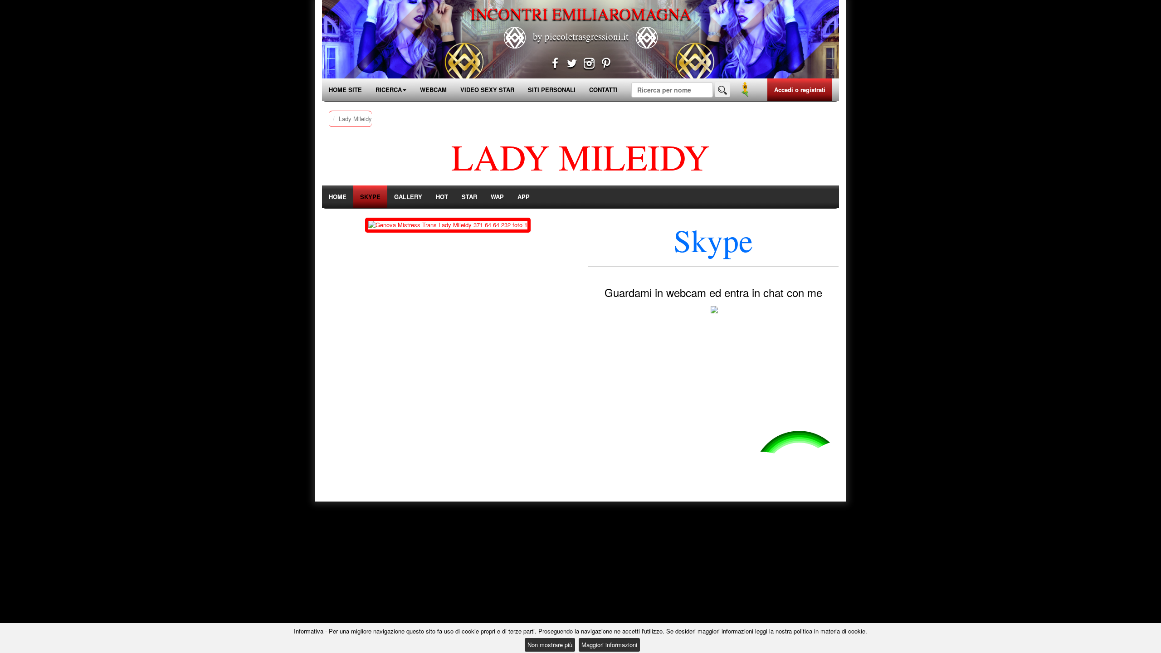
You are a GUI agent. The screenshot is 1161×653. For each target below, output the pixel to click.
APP (523, 196)
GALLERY (408, 196)
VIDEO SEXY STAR (487, 89)
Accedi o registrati (799, 89)
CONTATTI (603, 89)
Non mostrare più (549, 644)
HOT (442, 196)
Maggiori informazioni (609, 644)
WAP (497, 196)
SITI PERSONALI (552, 89)
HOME (337, 196)
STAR (469, 196)
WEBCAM (433, 89)
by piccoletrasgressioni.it (581, 36)
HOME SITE (345, 89)
